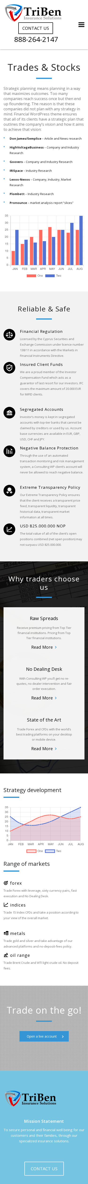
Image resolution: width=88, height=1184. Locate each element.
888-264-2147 (36, 39)
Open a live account (42, 1036)
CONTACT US (35, 28)
